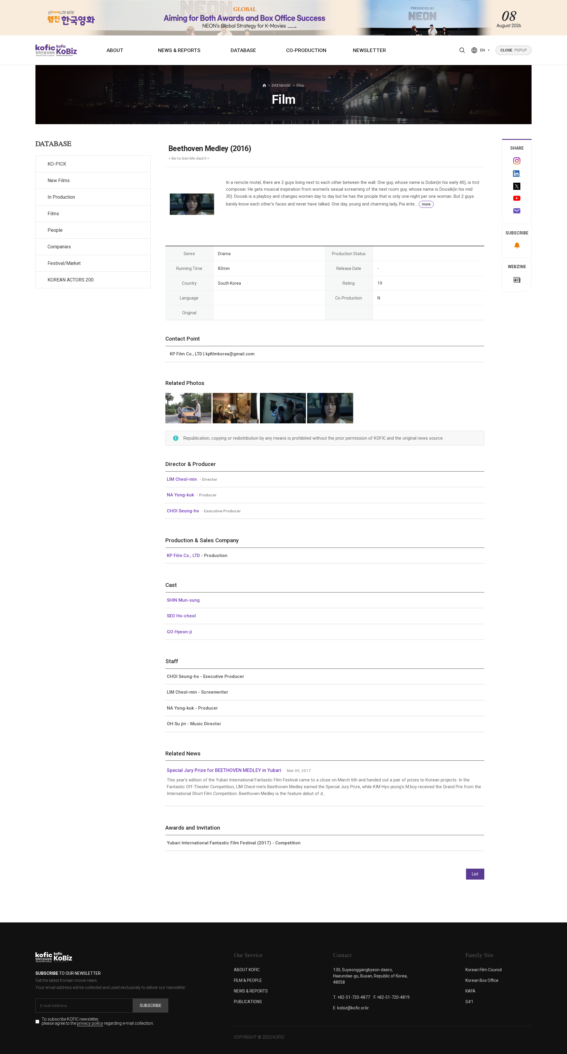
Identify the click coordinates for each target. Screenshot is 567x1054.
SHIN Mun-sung (183, 600)
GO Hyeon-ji (179, 631)
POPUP (513, 50)
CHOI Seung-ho (183, 511)
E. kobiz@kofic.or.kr (351, 1008)
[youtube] (516, 199)
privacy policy (90, 1023)
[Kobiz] (66, 50)
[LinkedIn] (516, 173)
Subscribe (151, 1005)
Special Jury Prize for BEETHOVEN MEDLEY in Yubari (224, 770)
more (426, 204)
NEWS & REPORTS (179, 50)
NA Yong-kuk (181, 495)
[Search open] (462, 50)
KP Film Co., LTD (184, 555)
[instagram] (516, 160)
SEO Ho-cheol (181, 616)
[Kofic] (45, 50)
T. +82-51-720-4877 (351, 997)
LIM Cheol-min (182, 479)
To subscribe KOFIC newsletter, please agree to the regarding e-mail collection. (98, 1021)
